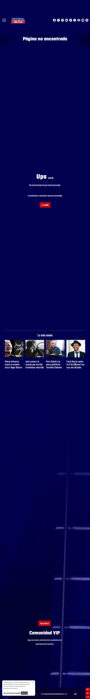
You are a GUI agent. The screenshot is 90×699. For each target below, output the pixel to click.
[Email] (82, 20)
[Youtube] (66, 20)
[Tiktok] (70, 20)
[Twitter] (58, 20)
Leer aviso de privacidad (11, 693)
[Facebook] (54, 20)
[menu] (4, 20)
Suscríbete (44, 623)
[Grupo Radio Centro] (74, 20)
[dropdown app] (78, 20)
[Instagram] (62, 20)
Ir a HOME (45, 205)
